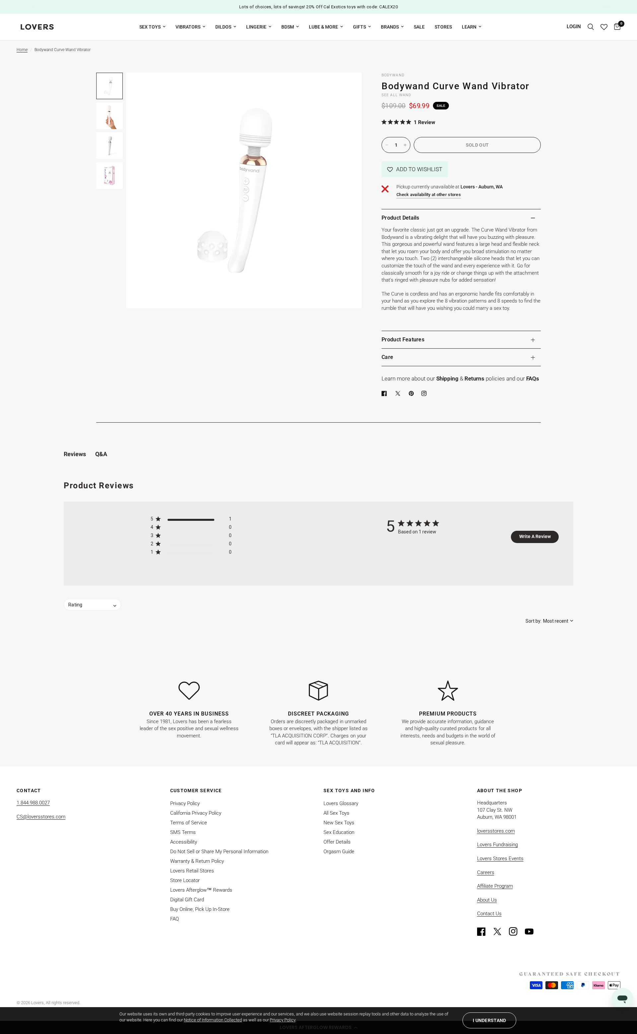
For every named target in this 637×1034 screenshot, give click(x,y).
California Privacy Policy (195, 813)
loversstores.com (496, 831)
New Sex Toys (338, 823)
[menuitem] (152, 27)
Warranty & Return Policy (197, 861)
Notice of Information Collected (213, 1019)
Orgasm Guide (338, 852)
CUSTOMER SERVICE (196, 790)
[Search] (590, 27)
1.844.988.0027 (33, 803)
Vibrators (188, 27)
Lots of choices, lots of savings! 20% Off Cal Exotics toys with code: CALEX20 (318, 6)
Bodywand (393, 75)
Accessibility (183, 842)
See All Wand (396, 95)
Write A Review (535, 536)
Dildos (223, 27)
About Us (487, 900)
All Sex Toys (336, 813)
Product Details (400, 218)
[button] (415, 169)
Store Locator (185, 880)
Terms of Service (188, 823)
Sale (419, 27)
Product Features (403, 339)
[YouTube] (532, 931)
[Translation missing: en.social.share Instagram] (425, 393)
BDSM (287, 27)
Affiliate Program (495, 886)
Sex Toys (150, 27)
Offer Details (337, 842)
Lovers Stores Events (500, 859)
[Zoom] (347, 86)
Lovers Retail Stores (192, 871)
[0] (615, 27)
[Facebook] (385, 393)
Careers (485, 872)
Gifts (359, 27)
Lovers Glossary (340, 803)
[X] (399, 393)
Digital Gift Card (187, 900)
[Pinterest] (413, 393)
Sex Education (338, 832)
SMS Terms (183, 832)
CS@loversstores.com (41, 817)
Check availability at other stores (428, 194)
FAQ (174, 919)
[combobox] (549, 621)
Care (387, 357)
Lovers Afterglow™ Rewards (201, 890)
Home (22, 49)
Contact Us (489, 914)
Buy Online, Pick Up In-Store (200, 909)
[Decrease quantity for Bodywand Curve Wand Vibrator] (387, 145)
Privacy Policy (185, 803)
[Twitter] (500, 931)
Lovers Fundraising (497, 845)
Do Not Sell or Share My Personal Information (219, 852)
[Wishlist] (604, 27)
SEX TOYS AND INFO (349, 790)
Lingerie (256, 27)
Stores (443, 27)
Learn (469, 27)
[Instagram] (516, 931)
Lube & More (323, 27)
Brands (390, 27)
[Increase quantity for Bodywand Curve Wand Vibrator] (405, 145)
